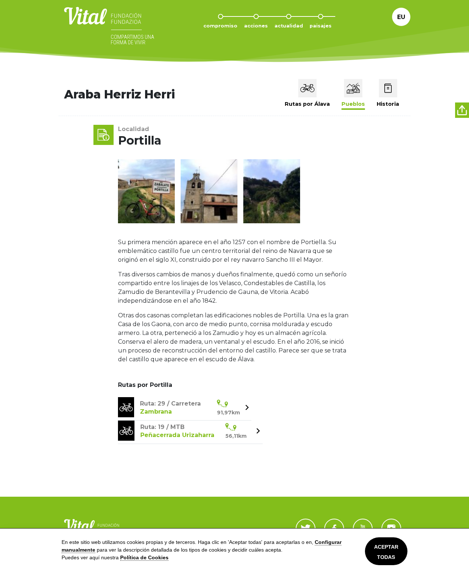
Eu (401, 17)
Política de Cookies (144, 557)
